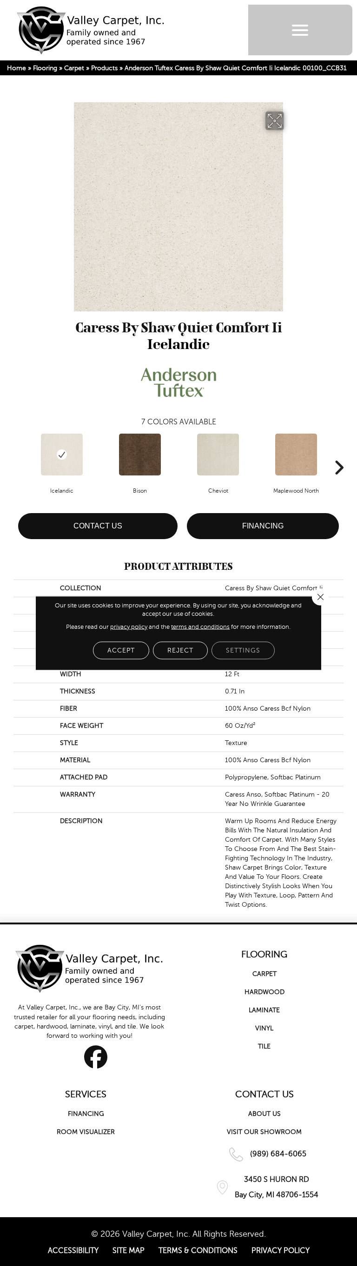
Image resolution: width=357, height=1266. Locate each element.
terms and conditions (200, 627)
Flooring (45, 68)
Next (339, 453)
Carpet (74, 68)
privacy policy (128, 627)
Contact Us (97, 526)
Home (16, 68)
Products (104, 68)
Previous (18, 453)
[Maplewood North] (296, 454)
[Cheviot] (218, 454)
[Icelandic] (62, 454)
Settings (243, 650)
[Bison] (140, 454)
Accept (121, 650)
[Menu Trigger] (300, 30)
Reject (180, 650)
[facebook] (96, 1056)
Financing (263, 526)
